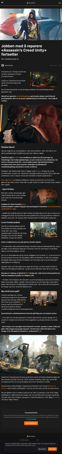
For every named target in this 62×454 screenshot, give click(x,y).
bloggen (38, 171)
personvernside (32, 419)
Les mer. (34, 445)
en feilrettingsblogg (23, 96)
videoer (10, 180)
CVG (22, 302)
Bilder (3, 180)
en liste (16, 157)
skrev (24, 204)
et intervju (56, 397)
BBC (47, 255)
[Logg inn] (2, 3)
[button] (31, 418)
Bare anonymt (42, 449)
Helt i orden (52, 449)
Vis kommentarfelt (31, 423)
